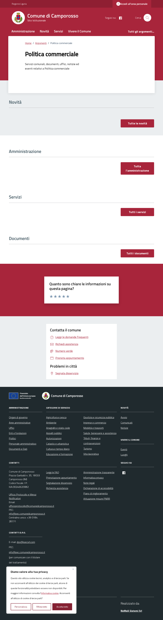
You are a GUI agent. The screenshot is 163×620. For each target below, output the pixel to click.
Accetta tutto (62, 606)
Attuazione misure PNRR (96, 499)
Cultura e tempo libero (58, 449)
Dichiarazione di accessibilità (98, 488)
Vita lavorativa (91, 454)
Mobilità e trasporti (93, 428)
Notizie (124, 428)
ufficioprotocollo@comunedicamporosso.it (31, 506)
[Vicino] (73, 569)
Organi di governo (18, 417)
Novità (44, 31)
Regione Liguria (19, 3)
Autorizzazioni (53, 438)
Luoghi (124, 455)
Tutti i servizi (137, 212)
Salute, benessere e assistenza (99, 433)
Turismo (87, 448)
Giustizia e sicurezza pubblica (98, 417)
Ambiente (51, 422)
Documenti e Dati (18, 449)
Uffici (11, 428)
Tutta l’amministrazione (137, 168)
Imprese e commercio (94, 422)
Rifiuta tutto (41, 606)
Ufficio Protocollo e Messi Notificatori (22, 496)
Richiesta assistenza (57, 488)
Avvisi (124, 417)
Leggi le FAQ (52, 472)
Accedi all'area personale (133, 4)
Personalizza (21, 606)
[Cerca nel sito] (147, 18)
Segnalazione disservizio (59, 483)
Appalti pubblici (54, 433)
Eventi (124, 449)
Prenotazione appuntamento (61, 478)
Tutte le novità (137, 123)
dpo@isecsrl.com (26, 542)
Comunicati (126, 422)
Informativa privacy (93, 478)
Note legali (89, 483)
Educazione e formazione (59, 454)
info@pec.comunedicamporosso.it (27, 514)
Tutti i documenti (137, 253)
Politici (12, 438)
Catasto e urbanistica (57, 444)
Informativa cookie (50, 593)
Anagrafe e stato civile (58, 428)
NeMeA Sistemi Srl (131, 611)
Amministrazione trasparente (98, 472)
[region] (41, 590)
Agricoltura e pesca (56, 417)
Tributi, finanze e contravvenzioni (91, 440)
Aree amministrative (19, 422)
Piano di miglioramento (95, 493)
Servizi (58, 31)
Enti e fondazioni (17, 433)
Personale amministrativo (22, 444)
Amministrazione (23, 31)
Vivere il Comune (79, 31)
